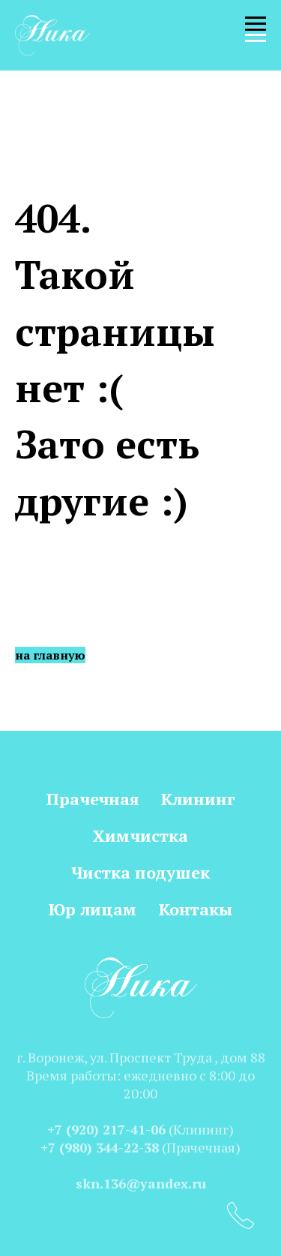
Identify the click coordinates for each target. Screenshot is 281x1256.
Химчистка (140, 835)
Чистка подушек (140, 872)
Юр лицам (92, 909)
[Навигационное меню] (255, 35)
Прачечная (92, 799)
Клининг (198, 799)
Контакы (195, 909)
